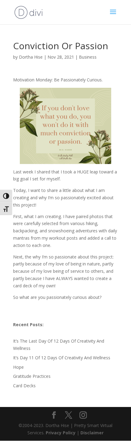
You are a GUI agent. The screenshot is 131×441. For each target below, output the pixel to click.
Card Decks (24, 385)
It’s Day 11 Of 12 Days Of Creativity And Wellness (61, 358)
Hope (18, 367)
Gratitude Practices (32, 376)
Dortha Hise (31, 57)
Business (88, 57)
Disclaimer (92, 433)
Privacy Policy (61, 433)
